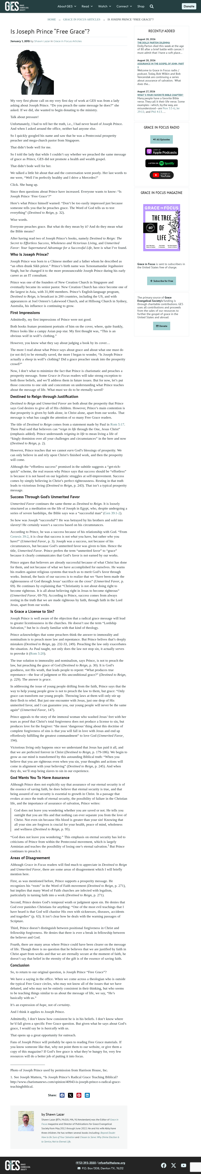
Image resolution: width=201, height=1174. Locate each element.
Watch (102, 6)
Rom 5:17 (117, 424)
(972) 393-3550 (86, 1163)
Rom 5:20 (37, 653)
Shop (140, 6)
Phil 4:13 (156, 112)
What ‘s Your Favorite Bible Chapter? (160, 94)
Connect (122, 6)
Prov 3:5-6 (169, 108)
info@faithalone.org (111, 1163)
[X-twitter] (173, 1165)
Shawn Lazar (42, 41)
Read (85, 6)
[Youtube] (183, 1165)
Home (52, 19)
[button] (62, 1095)
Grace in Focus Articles (81, 19)
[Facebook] (163, 1165)
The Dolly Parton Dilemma (153, 42)
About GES (65, 6)
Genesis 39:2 (19, 536)
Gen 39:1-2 (112, 513)
